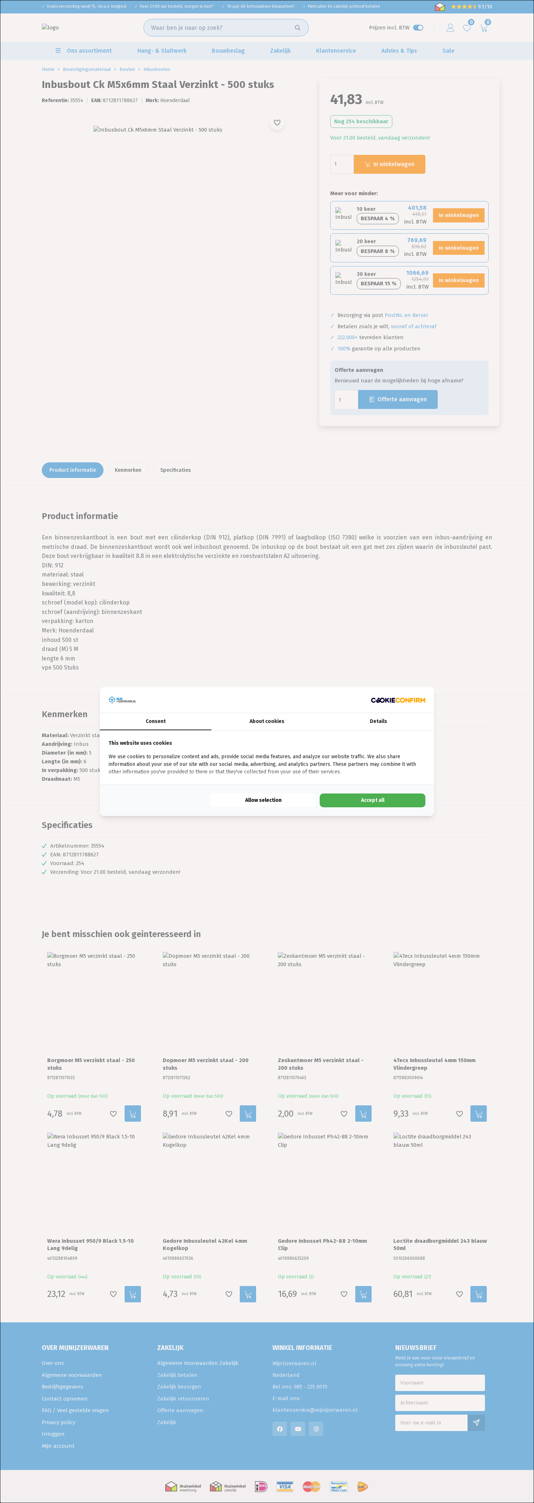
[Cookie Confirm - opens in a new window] (398, 700)
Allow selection (263, 800)
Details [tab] (378, 721)
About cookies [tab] (267, 721)
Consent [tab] (156, 721)
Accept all (372, 800)
